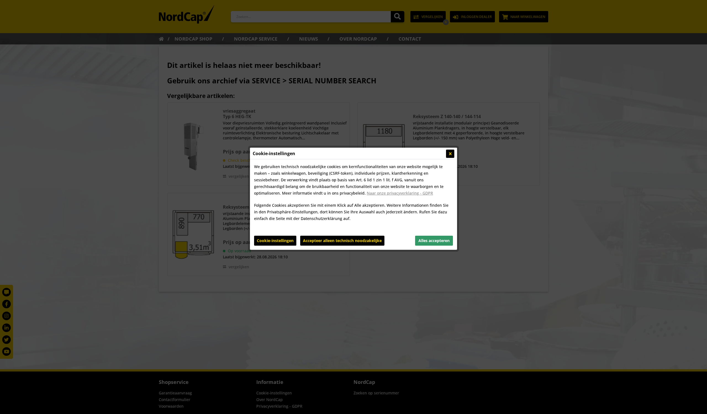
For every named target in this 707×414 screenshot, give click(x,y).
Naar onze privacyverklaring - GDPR (400, 193)
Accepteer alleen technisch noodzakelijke (342, 240)
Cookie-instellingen (275, 240)
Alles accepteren (434, 240)
